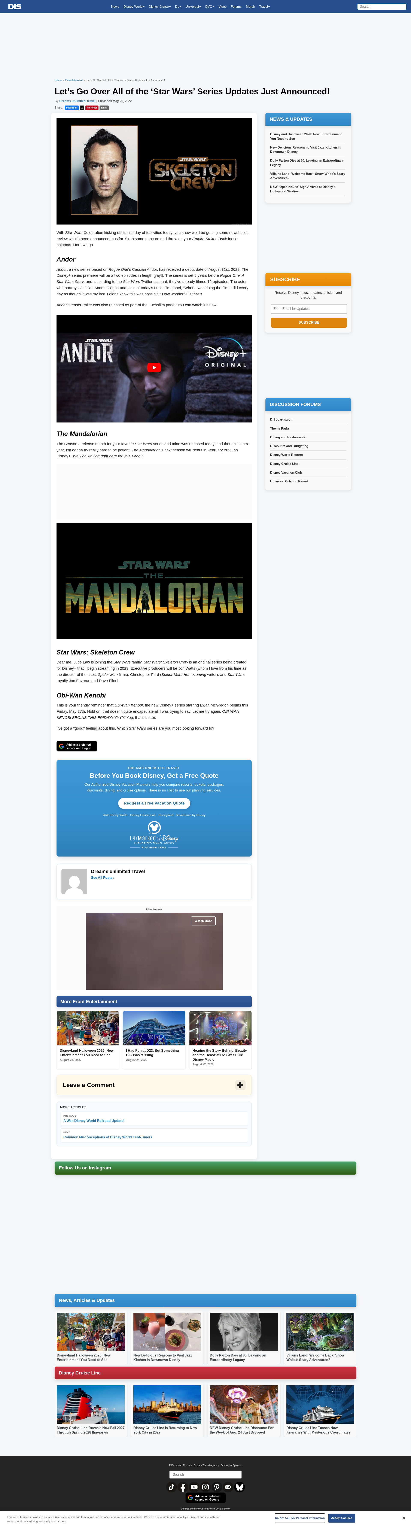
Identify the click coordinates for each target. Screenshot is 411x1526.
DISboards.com (281, 419)
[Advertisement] (154, 491)
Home (58, 80)
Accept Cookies (341, 1518)
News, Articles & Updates (87, 1300)
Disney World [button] (133, 6)
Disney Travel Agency (206, 1465)
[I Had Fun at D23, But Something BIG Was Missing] (154, 1028)
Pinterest (92, 107)
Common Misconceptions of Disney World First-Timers (107, 1135)
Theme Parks (280, 428)
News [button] (115, 6)
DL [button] (177, 6)
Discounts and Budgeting (289, 446)
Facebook (71, 107)
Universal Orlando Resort (289, 481)
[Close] (404, 1518)
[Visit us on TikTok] (171, 1486)
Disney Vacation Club (286, 472)
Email (104, 107)
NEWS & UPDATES (291, 119)
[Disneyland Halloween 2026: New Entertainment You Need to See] (88, 1028)
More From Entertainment (88, 1001)
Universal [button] (192, 6)
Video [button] (222, 6)
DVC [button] (208, 6)
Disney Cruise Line (284, 464)
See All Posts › (102, 877)
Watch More (203, 921)
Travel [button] (263, 6)
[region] (205, 1518)
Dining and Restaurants (287, 437)
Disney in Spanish (231, 1465)
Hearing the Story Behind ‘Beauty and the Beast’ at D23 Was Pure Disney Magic (219, 1055)
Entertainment (74, 80)
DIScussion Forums (180, 1465)
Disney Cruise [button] (159, 6)
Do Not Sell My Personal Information (300, 1518)
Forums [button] (236, 6)
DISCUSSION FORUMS (295, 404)
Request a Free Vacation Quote (154, 803)
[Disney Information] (14, 6)
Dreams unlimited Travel (77, 101)
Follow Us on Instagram (85, 1168)
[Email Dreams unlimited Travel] (94, 886)
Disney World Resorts (286, 455)
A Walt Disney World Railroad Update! (93, 1118)
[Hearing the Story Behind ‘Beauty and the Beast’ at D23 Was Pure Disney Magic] (220, 1028)
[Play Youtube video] (154, 367)
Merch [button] (250, 6)
